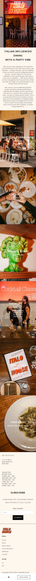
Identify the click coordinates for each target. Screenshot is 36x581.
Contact (4, 554)
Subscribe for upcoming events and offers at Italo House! (18, 501)
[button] (9, 577)
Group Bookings (7, 548)
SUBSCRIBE (18, 492)
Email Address (18, 508)
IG (3, 563)
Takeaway (5, 551)
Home (4, 540)
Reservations (6, 546)
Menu (4, 543)
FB (3, 566)
